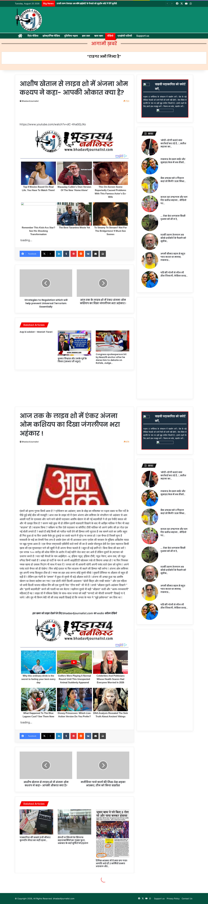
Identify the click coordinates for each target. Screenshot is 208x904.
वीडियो (110, 35)
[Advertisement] (75, 113)
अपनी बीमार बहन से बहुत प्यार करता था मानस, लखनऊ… (172, 257)
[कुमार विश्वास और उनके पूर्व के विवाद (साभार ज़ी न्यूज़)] (74, 343)
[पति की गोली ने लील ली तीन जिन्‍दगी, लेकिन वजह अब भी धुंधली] (149, 279)
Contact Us (187, 898)
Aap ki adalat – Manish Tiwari (36, 331)
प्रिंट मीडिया (33, 35)
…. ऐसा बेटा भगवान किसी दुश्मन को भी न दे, (172, 217)
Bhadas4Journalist (30, 101)
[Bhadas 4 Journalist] (28, 19)
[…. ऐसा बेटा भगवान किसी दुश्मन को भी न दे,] (149, 222)
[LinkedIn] (59, 254)
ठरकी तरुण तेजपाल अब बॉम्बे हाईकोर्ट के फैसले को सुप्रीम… (173, 238)
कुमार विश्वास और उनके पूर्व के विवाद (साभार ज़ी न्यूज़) (72, 360)
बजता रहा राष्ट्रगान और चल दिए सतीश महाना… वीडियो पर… (173, 200)
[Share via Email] (95, 254)
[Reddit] (81, 254)
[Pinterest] (74, 254)
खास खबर (98, 35)
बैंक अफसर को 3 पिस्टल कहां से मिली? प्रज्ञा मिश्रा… (173, 180)
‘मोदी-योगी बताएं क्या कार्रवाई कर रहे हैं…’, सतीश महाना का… (173, 143)
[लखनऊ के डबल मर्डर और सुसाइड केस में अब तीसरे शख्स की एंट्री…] (149, 166)
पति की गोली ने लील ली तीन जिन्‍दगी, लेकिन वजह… (174, 274)
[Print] (103, 254)
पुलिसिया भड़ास (71, 35)
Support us (142, 35)
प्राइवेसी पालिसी (125, 35)
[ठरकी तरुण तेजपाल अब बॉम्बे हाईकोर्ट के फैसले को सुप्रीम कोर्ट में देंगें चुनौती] (149, 241)
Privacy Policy (173, 898)
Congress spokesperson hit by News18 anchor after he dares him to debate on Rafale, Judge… (111, 358)
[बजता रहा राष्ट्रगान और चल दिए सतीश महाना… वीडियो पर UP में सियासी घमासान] (149, 203)
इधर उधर (86, 35)
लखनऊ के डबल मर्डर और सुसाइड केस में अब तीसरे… (172, 161)
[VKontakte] (88, 254)
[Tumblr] (66, 254)
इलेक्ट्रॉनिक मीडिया (51, 35)
